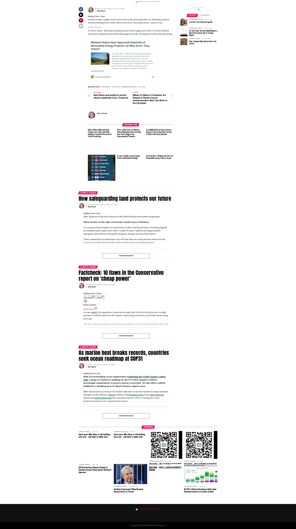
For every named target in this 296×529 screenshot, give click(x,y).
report (94, 312)
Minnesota (106, 87)
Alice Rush (101, 11)
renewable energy (130, 87)
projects (116, 87)
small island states (103, 397)
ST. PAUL (142, 87)
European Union (136, 394)
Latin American (157, 394)
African (111, 394)
